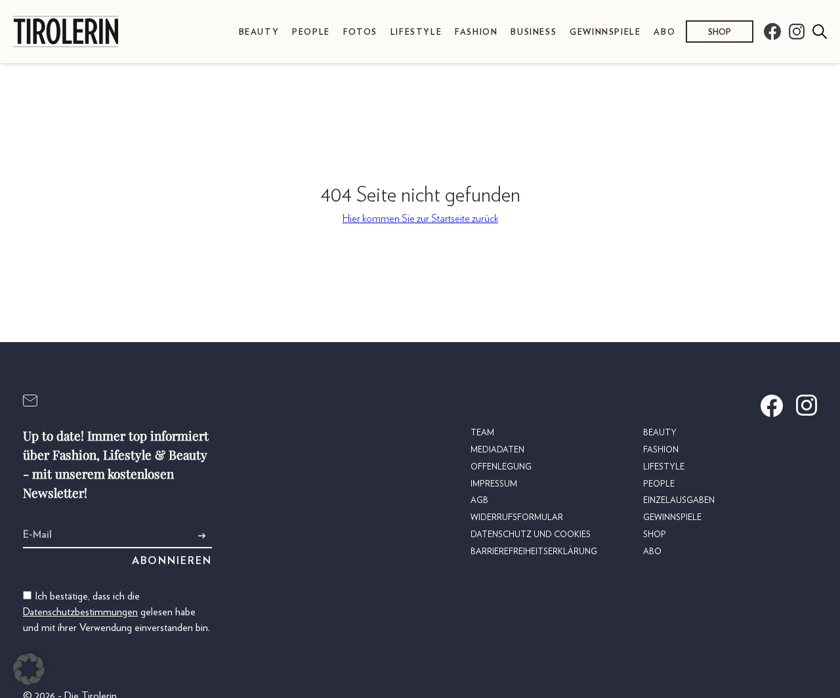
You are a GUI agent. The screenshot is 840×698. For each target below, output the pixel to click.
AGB (479, 500)
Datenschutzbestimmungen (80, 612)
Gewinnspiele (605, 32)
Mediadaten (497, 450)
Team (482, 433)
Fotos (360, 32)
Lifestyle (416, 32)
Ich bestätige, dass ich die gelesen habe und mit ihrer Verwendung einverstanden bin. (116, 612)
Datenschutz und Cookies (531, 535)
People (311, 32)
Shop (719, 32)
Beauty (259, 32)
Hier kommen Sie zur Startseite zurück (420, 218)
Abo (664, 32)
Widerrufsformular (517, 517)
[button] (29, 669)
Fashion (476, 32)
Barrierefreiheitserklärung (534, 552)
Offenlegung (501, 467)
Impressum (494, 484)
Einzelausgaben (679, 500)
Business (533, 32)
